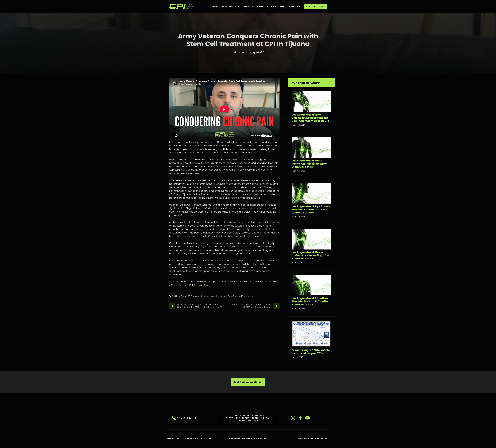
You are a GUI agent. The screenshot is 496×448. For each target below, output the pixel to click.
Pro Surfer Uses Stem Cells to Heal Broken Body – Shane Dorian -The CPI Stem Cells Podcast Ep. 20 (199, 305)
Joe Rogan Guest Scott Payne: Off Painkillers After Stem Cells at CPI (309, 164)
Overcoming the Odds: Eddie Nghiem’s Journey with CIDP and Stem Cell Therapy (250, 305)
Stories (271, 6)
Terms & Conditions (199, 438)
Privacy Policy (176, 438)
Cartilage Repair (179, 296)
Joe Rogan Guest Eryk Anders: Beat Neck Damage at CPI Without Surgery (311, 209)
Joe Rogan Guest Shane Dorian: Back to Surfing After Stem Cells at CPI (311, 255)
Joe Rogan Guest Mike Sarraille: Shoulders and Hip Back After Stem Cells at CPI (310, 118)
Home (215, 6)
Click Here (202, 285)
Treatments (229, 6)
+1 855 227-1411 (188, 417)
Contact (294, 6)
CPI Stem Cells (194, 296)
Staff (246, 6)
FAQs (260, 6)
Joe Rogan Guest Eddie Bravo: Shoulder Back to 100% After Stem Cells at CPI (311, 301)
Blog (282, 6)
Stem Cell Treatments (243, 296)
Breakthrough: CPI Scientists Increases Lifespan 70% (311, 351)
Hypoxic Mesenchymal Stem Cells (216, 296)
